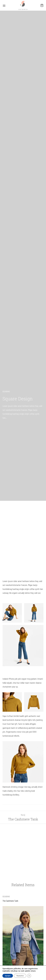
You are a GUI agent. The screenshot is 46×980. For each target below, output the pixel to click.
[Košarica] (41, 5)
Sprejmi (7, 976)
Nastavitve (20, 976)
